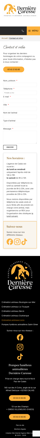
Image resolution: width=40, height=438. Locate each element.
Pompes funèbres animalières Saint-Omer (20, 324)
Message (7, 129)
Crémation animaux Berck (13, 311)
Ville (5, 105)
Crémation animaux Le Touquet (15, 307)
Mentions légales (20, 429)
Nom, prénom (9, 81)
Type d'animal (9, 121)
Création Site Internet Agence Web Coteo (20, 433)
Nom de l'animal (10, 113)
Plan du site (20, 425)
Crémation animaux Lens (13, 320)
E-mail (6, 97)
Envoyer (10, 147)
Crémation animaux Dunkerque (15, 315)
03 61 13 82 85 (13, 69)
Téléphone (7, 89)
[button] (33, 30)
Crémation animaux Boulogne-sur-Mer (18, 302)
